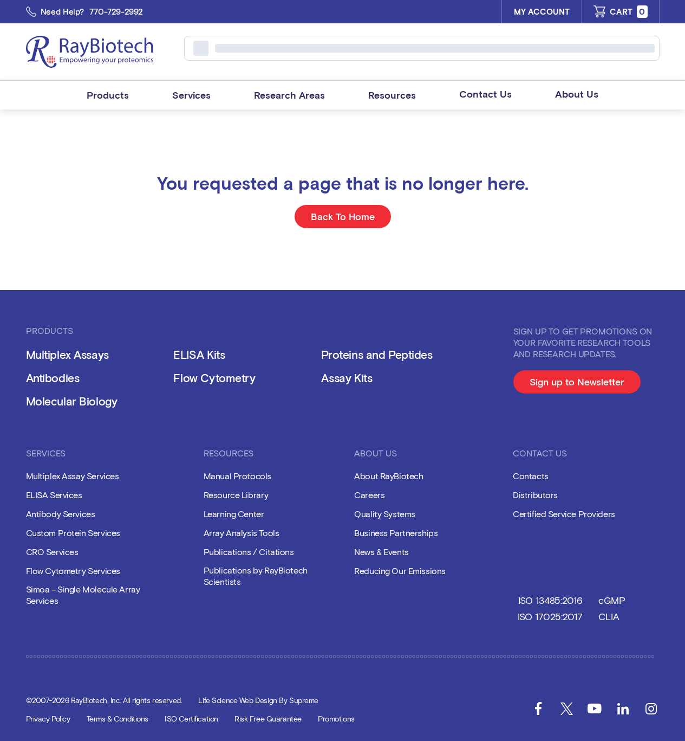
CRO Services (52, 551)
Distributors (535, 494)
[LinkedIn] (622, 708)
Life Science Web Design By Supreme (258, 700)
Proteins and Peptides (376, 354)
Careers (369, 494)
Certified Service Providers (564, 513)
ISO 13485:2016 (550, 600)
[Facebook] (538, 708)
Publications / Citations (249, 551)
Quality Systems (384, 513)
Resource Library (236, 494)
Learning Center (234, 513)
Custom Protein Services (73, 532)
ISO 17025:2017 (550, 616)
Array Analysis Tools (241, 532)
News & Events (381, 551)
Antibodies (53, 377)
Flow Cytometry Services (73, 570)
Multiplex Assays (67, 354)
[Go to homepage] (89, 52)
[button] (108, 95)
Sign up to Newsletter (585, 385)
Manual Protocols (237, 476)
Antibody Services (60, 513)
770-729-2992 (116, 11)
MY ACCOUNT (542, 11)
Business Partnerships (396, 532)
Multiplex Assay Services (72, 476)
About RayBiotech (388, 476)
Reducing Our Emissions (400, 570)
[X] (566, 708)
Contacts (531, 476)
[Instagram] (651, 708)
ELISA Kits (199, 354)
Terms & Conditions (117, 718)
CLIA (608, 616)
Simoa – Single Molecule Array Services (83, 594)
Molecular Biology (72, 401)
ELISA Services (54, 494)
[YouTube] (594, 708)
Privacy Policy (48, 718)
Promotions (336, 718)
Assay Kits (346, 377)
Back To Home (343, 216)
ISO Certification (191, 718)
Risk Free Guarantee (268, 718)
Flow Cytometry (214, 377)
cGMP (611, 600)
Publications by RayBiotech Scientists (256, 576)
